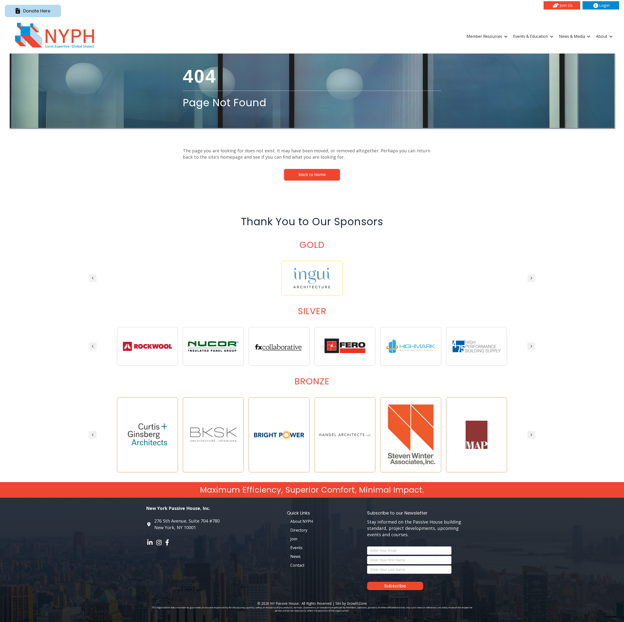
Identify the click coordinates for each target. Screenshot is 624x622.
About (601, 36)
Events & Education (530, 36)
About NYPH (301, 521)
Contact (297, 565)
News (295, 556)
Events (296, 547)
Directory (298, 530)
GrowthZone (357, 603)
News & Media (572, 36)
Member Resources (484, 36)
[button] (562, 5)
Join (293, 539)
